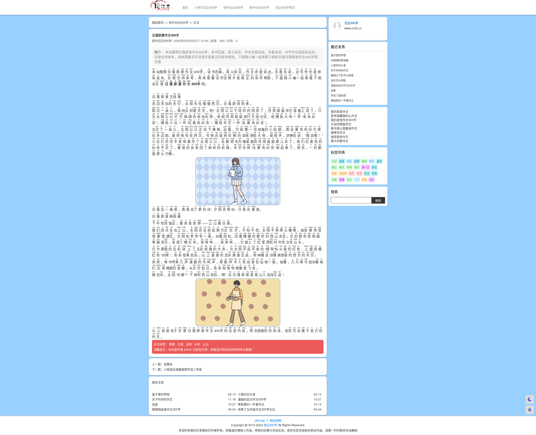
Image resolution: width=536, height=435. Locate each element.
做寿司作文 (338, 132)
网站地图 (275, 420)
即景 (172, 344)
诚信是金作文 (339, 136)
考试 (341, 167)
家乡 (371, 161)
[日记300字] (162, 5)
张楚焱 (168, 364)
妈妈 (349, 161)
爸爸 (334, 173)
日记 (334, 161)
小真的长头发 (246, 394)
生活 (366, 173)
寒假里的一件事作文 (251, 404)
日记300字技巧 (285, 7)
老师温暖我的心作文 (344, 116)
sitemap (260, 420)
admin (188, 349)
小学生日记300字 (206, 7)
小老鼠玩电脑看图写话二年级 (183, 369)
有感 (349, 167)
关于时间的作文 (162, 399)
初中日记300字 (233, 7)
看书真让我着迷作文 (344, 128)
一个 (356, 179)
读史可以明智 (338, 80)
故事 (356, 161)
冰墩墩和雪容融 (339, 60)
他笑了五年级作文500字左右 (256, 409)
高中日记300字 (259, 7)
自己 (349, 179)
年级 (364, 179)
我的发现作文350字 (343, 120)
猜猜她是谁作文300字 (166, 409)
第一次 (365, 167)
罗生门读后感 (338, 95)
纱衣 (197, 344)
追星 (155, 404)
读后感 (343, 173)
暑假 (364, 161)
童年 (379, 161)
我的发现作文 (339, 111)
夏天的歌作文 (339, 141)
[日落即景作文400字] (237, 181)
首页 (185, 7)
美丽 (341, 161)
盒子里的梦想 (161, 394)
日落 (181, 344)
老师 (374, 173)
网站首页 (158, 22)
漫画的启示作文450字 (252, 399)
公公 (206, 344)
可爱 (334, 179)
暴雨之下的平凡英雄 (342, 75)
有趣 (341, 179)
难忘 (334, 167)
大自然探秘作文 (341, 124)
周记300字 (270, 425)
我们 (356, 167)
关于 (351, 173)
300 (371, 179)
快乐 (374, 167)
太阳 (189, 344)
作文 (359, 173)
